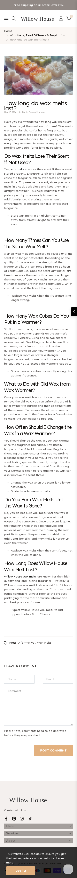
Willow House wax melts (20, 576)
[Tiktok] (30, 818)
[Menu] (6, 18)
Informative (25, 642)
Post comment (53, 750)
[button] (14, 18)
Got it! (20, 870)
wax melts (17, 169)
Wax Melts (44, 642)
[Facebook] (6, 818)
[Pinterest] (14, 818)
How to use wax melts (35, 491)
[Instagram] (22, 818)
